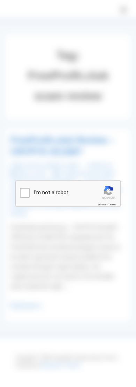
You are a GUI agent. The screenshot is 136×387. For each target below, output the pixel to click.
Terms (112, 204)
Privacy (102, 204)
